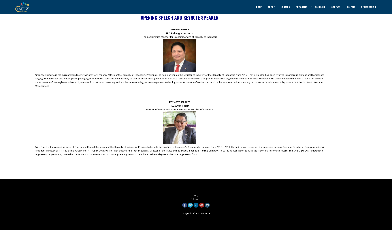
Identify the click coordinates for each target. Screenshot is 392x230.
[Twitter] (190, 205)
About (271, 7)
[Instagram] (207, 205)
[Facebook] (184, 205)
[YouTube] (201, 205)
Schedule (320, 7)
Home (259, 7)
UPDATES (285, 7)
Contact (336, 7)
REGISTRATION (368, 7)
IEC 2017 (351, 7)
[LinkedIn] (196, 205)
